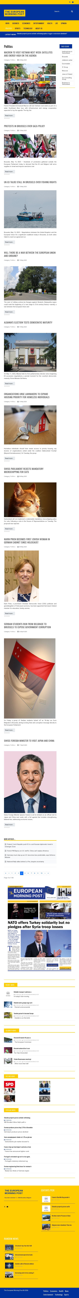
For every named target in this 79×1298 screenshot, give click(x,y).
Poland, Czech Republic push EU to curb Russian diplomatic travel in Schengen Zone (29, 845)
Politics (12, 60)
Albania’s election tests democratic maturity (28, 322)
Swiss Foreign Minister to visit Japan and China (29, 740)
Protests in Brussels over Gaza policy (24, 126)
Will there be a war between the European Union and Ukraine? (30, 254)
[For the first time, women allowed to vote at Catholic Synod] (9, 1091)
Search (72, 11)
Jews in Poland (67, 74)
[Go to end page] (48, 873)
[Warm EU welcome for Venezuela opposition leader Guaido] (44, 1084)
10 (41, 873)
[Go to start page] (6, 873)
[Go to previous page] (8, 873)
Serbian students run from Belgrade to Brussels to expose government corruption (27, 625)
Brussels (65, 57)
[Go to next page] (45, 873)
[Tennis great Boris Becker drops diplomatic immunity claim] (9, 1098)
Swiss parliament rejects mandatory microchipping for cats (23, 470)
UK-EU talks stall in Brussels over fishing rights (30, 182)
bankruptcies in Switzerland (67, 52)
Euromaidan (66, 64)
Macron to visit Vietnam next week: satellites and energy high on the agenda (28, 53)
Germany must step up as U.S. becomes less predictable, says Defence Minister (30, 856)
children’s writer (67, 60)
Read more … (9, 115)
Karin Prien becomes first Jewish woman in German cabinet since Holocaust (27, 540)
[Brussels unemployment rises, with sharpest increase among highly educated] (44, 1091)
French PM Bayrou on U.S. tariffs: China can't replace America (28, 851)
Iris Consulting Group (67, 78)
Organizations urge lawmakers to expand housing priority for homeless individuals (26, 395)
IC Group (65, 67)
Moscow (65, 71)
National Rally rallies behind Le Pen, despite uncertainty (25, 862)
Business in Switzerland (66, 83)
